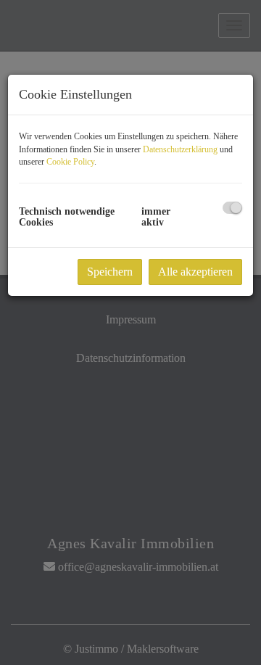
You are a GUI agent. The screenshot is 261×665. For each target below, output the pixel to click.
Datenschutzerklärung (180, 149)
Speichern (110, 271)
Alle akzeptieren (195, 271)
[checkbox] (232, 208)
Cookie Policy (70, 162)
